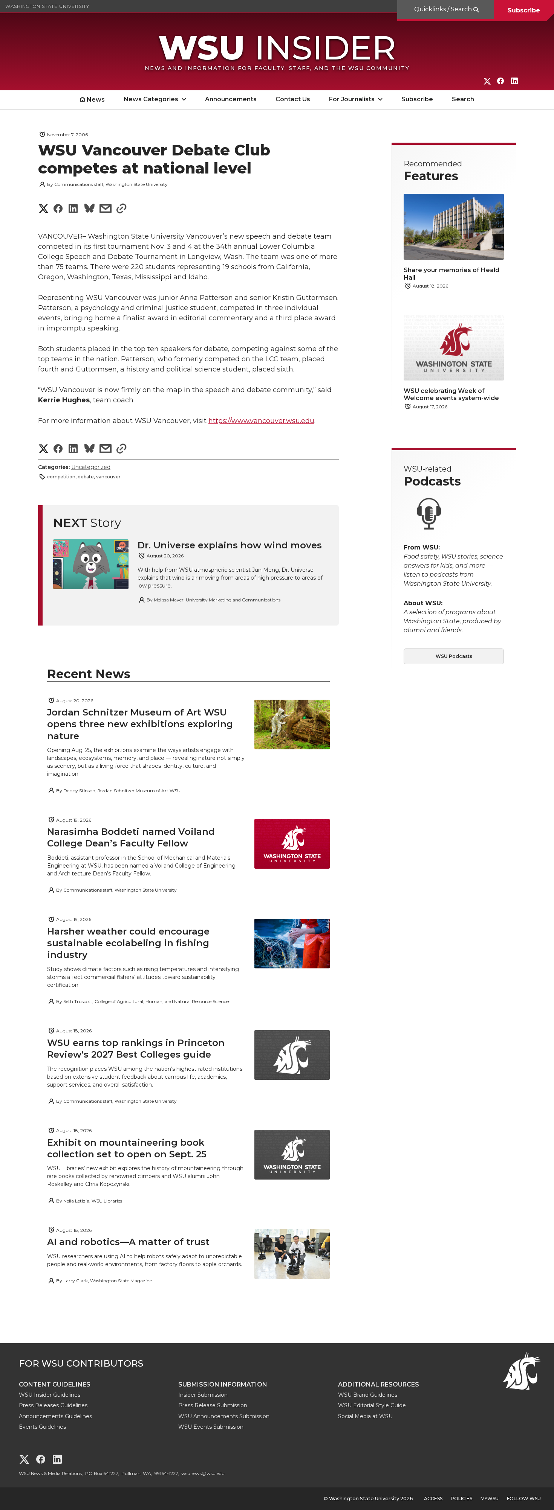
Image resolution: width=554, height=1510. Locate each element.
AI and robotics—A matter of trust (128, 1241)
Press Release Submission (212, 1405)
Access (433, 1498)
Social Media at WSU (365, 1416)
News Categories (151, 99)
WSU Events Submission (210, 1426)
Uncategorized (90, 467)
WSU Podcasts (454, 656)
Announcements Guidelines (55, 1416)
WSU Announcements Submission (223, 1416)
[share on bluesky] (89, 209)
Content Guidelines (54, 1384)
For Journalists (352, 99)
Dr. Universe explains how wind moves (230, 545)
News (96, 99)
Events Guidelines (42, 1426)
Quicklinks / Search (443, 9)
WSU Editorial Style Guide (372, 1405)
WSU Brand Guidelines (367, 1394)
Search (463, 99)
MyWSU (490, 1498)
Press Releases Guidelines (53, 1405)
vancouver (108, 476)
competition (61, 476)
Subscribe (524, 10)
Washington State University (47, 6)
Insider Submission (203, 1394)
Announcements (231, 99)
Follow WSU (524, 1498)
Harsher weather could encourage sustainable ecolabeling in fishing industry (128, 943)
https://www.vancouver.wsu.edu (261, 421)
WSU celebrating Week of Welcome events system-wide (451, 394)
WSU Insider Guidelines (49, 1394)
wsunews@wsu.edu (203, 1473)
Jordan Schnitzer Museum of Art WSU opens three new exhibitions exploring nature (140, 724)
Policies (461, 1498)
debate (86, 476)
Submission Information (222, 1384)
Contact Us (292, 99)
